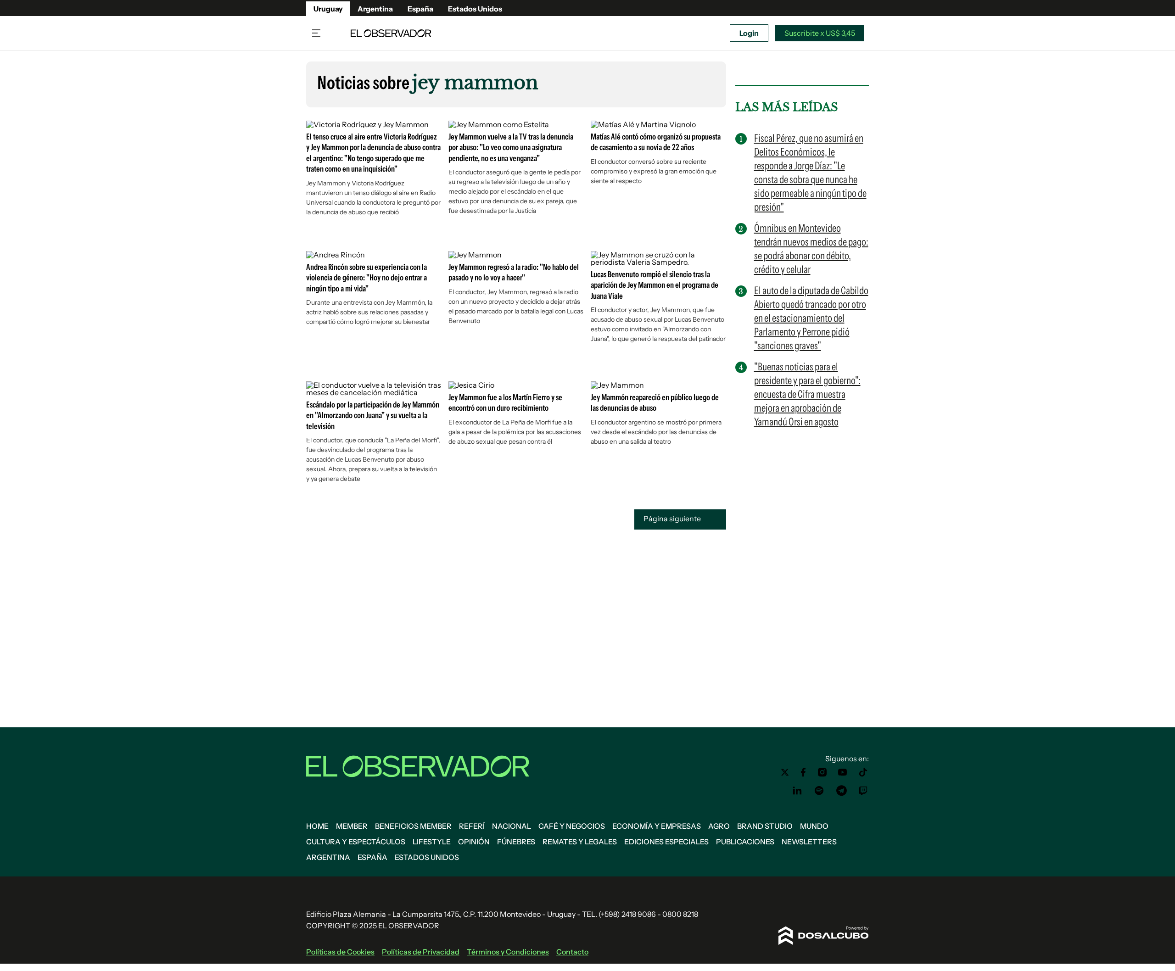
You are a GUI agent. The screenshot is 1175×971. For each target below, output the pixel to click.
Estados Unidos (475, 8)
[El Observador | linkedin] (797, 790)
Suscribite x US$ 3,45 (819, 33)
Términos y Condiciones (508, 951)
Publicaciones (745, 841)
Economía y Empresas (656, 826)
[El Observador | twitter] (785, 772)
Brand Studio (765, 826)
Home (317, 826)
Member (352, 826)
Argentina (375, 8)
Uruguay (328, 8)
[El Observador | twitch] (863, 790)
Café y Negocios (571, 826)
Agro (719, 826)
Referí (472, 826)
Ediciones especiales (666, 841)
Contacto (572, 951)
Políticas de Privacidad (420, 951)
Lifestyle (432, 841)
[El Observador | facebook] (803, 772)
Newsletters (809, 841)
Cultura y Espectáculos (355, 841)
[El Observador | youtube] (842, 772)
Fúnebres (516, 841)
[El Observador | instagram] (822, 772)
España (420, 8)
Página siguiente (672, 518)
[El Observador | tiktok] (863, 772)
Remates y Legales (580, 841)
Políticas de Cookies (340, 951)
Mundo (814, 826)
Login (749, 33)
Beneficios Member (413, 826)
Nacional (511, 826)
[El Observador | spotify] (819, 790)
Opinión (474, 841)
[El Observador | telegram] (841, 790)
